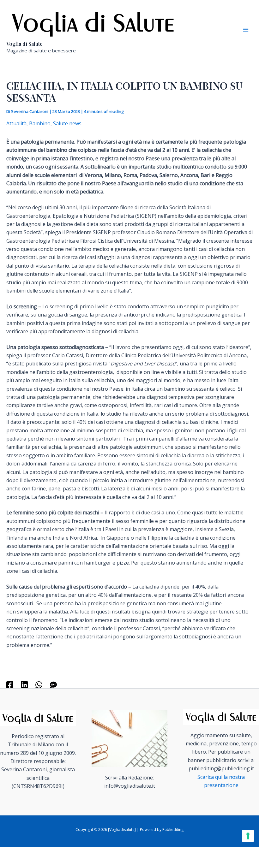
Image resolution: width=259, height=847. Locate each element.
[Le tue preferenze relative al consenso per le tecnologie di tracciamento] (248, 836)
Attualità (16, 123)
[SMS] (53, 684)
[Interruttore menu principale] (246, 30)
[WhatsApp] (38, 684)
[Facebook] (9, 684)
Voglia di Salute (24, 43)
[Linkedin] (24, 684)
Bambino (40, 123)
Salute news (67, 123)
